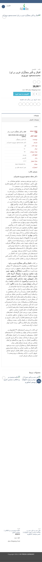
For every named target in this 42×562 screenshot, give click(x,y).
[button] (39, 6)
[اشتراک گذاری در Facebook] (35, 104)
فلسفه (34, 69)
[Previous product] (34, 81)
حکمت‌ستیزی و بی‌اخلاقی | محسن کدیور (12, 531)
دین (32, 99)
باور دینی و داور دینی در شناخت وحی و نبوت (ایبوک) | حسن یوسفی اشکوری (31, 532)
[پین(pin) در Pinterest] (24, 104)
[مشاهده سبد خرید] (3, 6)
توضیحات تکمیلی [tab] (34, 120)
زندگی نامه (27, 99)
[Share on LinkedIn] (20, 104)
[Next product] (38, 81)
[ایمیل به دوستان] (27, 104)
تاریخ (35, 99)
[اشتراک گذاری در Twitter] (31, 104)
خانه (39, 69)
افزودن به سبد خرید (22, 94)
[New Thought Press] (24, 6)
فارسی (8, 5)
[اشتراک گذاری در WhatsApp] (38, 104)
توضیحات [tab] (36, 115)
